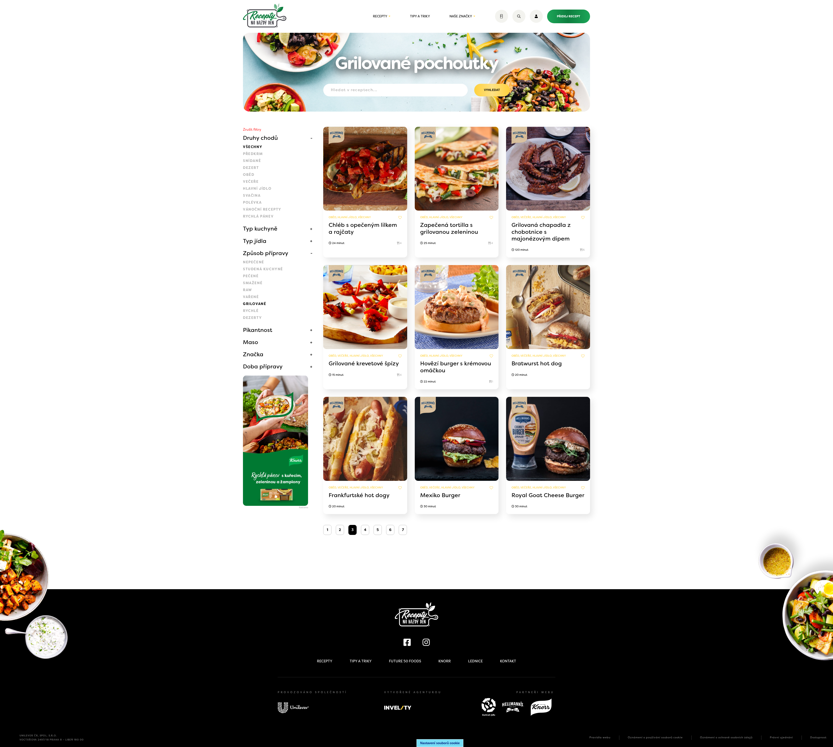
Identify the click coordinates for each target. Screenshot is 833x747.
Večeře (251, 181)
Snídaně (252, 160)
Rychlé (251, 310)
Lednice (475, 661)
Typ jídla (254, 241)
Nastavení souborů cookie (440, 743)
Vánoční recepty (262, 209)
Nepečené (253, 262)
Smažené (252, 283)
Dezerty (252, 317)
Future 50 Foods (405, 661)
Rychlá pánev (258, 216)
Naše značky (460, 16)
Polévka (252, 202)
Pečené (251, 276)
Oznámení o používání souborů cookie (655, 737)
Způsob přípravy (265, 253)
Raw (247, 290)
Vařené (251, 297)
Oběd (248, 174)
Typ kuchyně (260, 228)
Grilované (254, 304)
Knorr (444, 661)
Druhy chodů (260, 138)
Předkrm (253, 154)
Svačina (252, 195)
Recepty (380, 16)
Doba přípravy (263, 366)
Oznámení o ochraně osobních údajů (726, 737)
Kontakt (508, 661)
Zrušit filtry (252, 129)
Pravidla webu (599, 737)
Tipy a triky (420, 16)
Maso (250, 342)
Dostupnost (818, 737)
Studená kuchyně (263, 269)
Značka (253, 354)
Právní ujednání (781, 737)
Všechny (252, 147)
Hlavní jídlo (257, 188)
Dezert (251, 167)
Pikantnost (257, 330)
